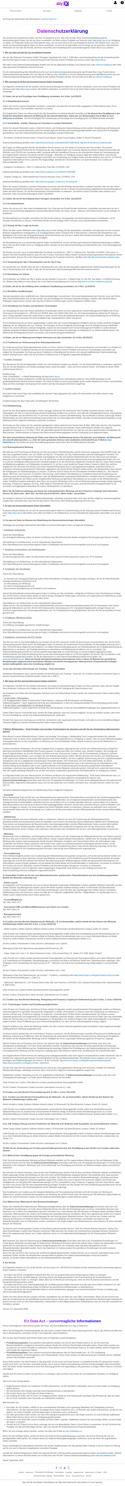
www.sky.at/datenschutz (105, 1455)
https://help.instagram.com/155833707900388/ (55, 172)
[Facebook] (56, 1468)
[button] (115, 2)
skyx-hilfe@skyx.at (74, 1431)
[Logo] (62, 3)
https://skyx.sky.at (99, 40)
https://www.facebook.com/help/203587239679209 (57, 143)
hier (41, 1075)
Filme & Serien (15, 11)
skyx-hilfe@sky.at (61, 74)
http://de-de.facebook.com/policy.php (96, 143)
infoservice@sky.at (104, 65)
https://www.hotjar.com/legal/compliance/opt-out (94, 975)
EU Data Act (51, 19)
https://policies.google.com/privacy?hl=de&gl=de (56, 182)
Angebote (78, 11)
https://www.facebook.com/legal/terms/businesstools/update (85, 1060)
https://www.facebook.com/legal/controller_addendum (26, 1063)
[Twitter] (68, 1468)
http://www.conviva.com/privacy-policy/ (94, 282)
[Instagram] (60, 1468)
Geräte (109, 11)
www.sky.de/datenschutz (13, 659)
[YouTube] (64, 1468)
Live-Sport (47, 11)
